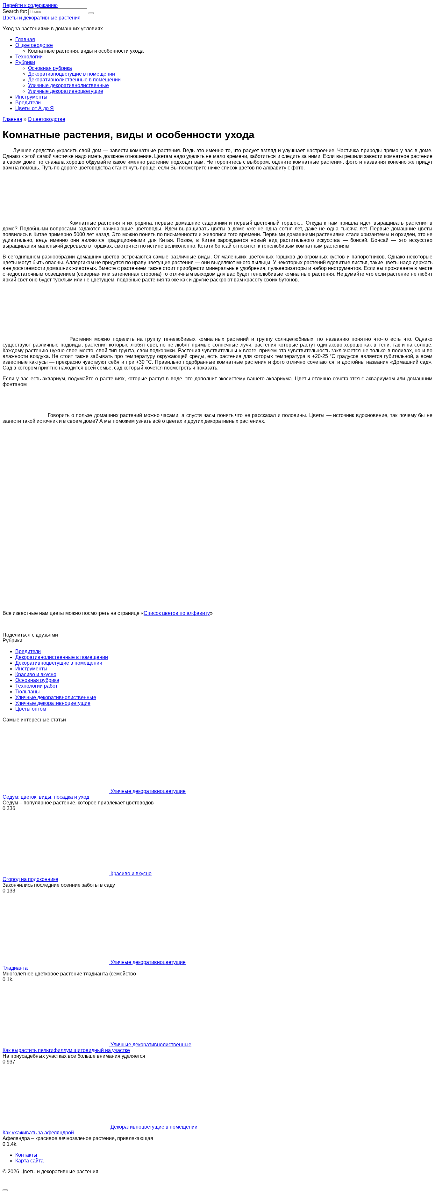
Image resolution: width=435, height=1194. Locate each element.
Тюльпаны (27, 691)
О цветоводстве (34, 45)
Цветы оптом (30, 709)
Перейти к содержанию (30, 5)
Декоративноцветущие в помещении (71, 74)
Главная (25, 39)
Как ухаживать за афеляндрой (38, 1132)
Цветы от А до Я (34, 108)
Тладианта (15, 968)
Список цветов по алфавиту (177, 613)
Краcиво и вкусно (35, 674)
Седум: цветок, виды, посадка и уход (46, 797)
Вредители (28, 102)
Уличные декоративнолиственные (68, 85)
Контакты (26, 1155)
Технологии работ (36, 686)
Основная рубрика (50, 68)
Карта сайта (29, 1160)
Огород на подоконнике (30, 879)
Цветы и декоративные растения (42, 17)
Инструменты (31, 97)
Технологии (29, 56)
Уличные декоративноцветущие (65, 91)
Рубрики (25, 62)
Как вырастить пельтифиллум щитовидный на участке (66, 1050)
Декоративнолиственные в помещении (74, 79)
